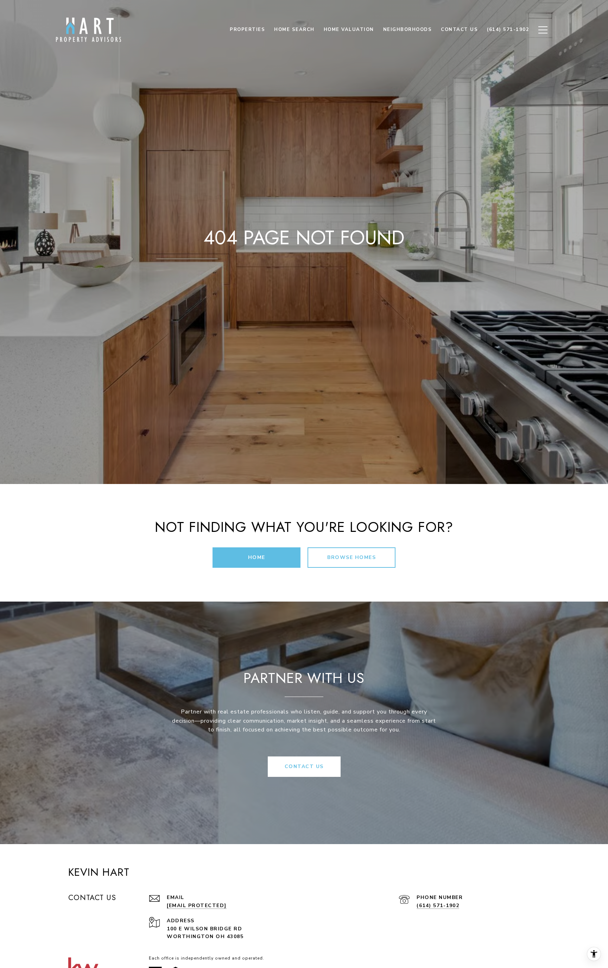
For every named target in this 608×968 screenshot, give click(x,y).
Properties (247, 29)
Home (256, 557)
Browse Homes (351, 557)
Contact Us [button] (304, 766)
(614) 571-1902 (438, 905)
